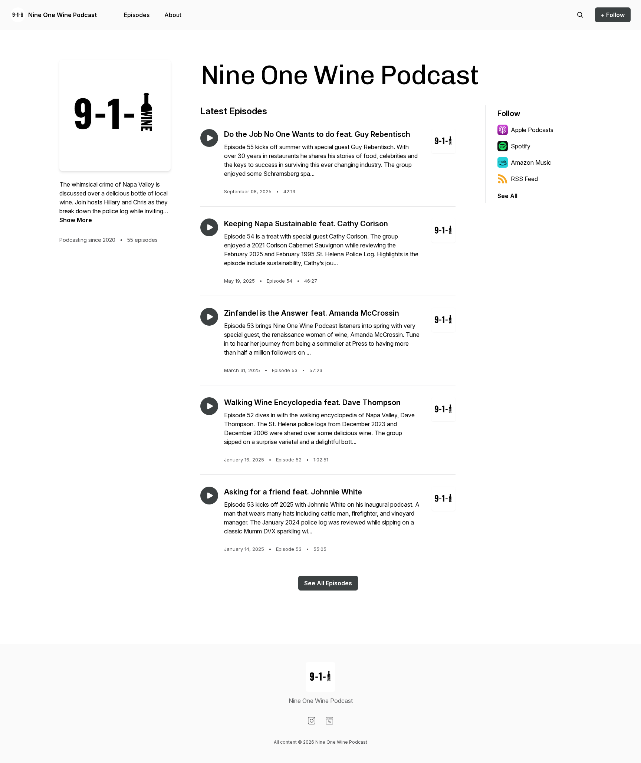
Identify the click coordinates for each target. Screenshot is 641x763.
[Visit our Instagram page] (311, 720)
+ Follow (613, 15)
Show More (75, 220)
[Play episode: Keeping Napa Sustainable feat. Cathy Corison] (209, 227)
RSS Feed (524, 178)
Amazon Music (531, 162)
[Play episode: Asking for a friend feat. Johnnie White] (209, 495)
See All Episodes (328, 583)
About (172, 15)
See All (507, 196)
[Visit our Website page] (329, 720)
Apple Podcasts (532, 130)
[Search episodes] (580, 14)
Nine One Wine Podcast (62, 15)
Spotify (520, 146)
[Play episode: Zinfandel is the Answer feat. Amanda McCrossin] (209, 317)
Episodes (136, 15)
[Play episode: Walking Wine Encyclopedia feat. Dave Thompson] (209, 406)
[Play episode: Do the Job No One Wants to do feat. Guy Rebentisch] (209, 138)
